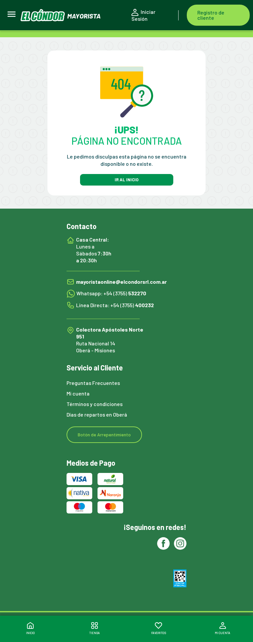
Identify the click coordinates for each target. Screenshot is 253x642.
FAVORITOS (158, 633)
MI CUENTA (222, 633)
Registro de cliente (210, 15)
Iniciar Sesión (143, 15)
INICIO (30, 633)
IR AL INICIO (126, 179)
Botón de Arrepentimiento (104, 434)
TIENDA (94, 633)
